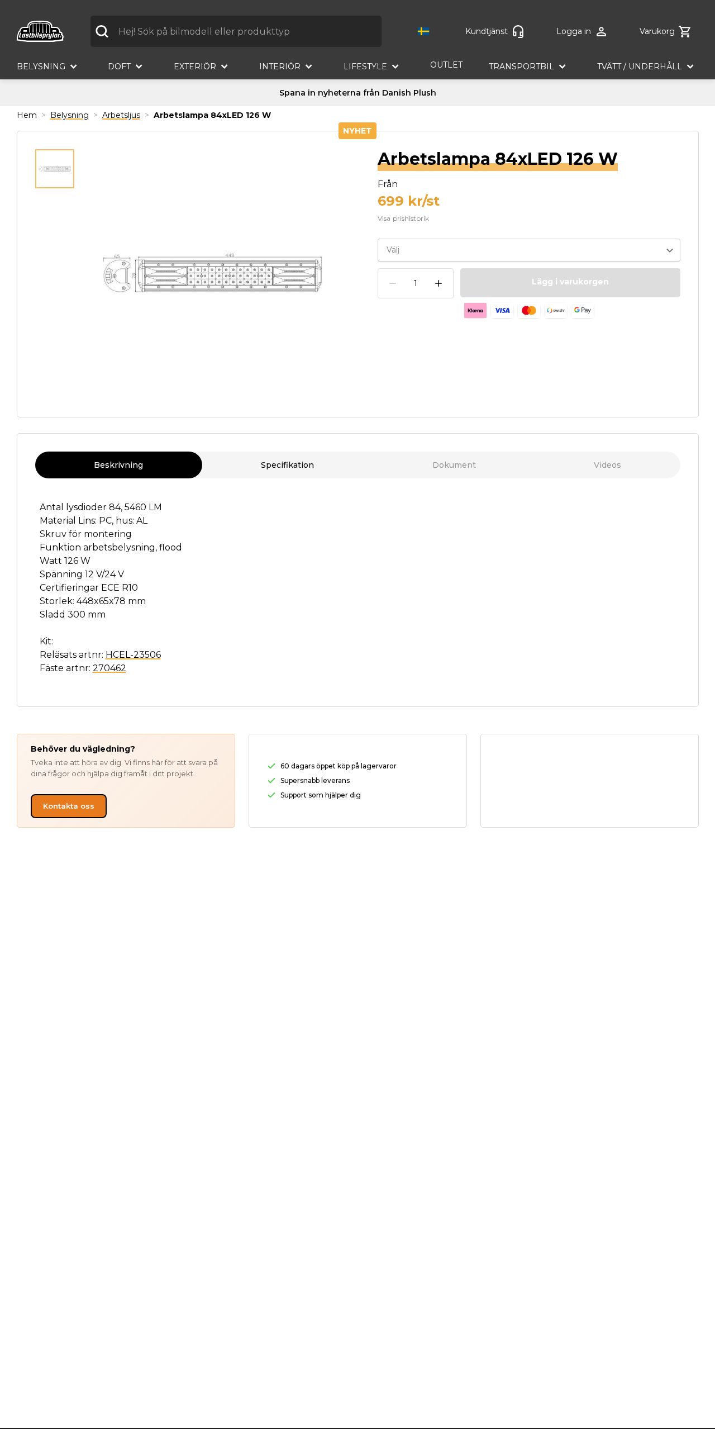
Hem (27, 115)
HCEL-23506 (133, 654)
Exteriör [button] (195, 66)
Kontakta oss (68, 805)
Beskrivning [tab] (118, 465)
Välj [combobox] (393, 250)
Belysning (69, 115)
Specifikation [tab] (287, 465)
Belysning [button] (41, 66)
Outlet (446, 65)
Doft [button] (119, 66)
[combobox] (236, 31)
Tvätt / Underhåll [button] (639, 66)
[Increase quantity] (438, 283)
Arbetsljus (121, 115)
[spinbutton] (415, 284)
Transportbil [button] (521, 66)
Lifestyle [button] (365, 66)
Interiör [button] (280, 66)
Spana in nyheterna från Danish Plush (357, 93)
